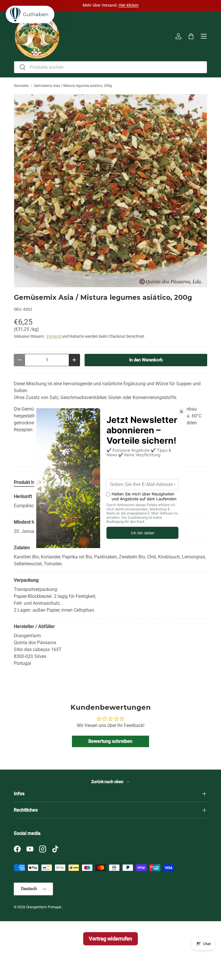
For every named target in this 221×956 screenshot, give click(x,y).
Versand (53, 336)
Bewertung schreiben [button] (110, 741)
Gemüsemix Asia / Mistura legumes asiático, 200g (73, 85)
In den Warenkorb (146, 359)
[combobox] (110, 67)
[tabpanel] (110, 580)
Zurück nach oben (107, 781)
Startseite (21, 85)
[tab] (28, 482)
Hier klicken (129, 5)
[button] (191, 36)
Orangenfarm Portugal (44, 907)
